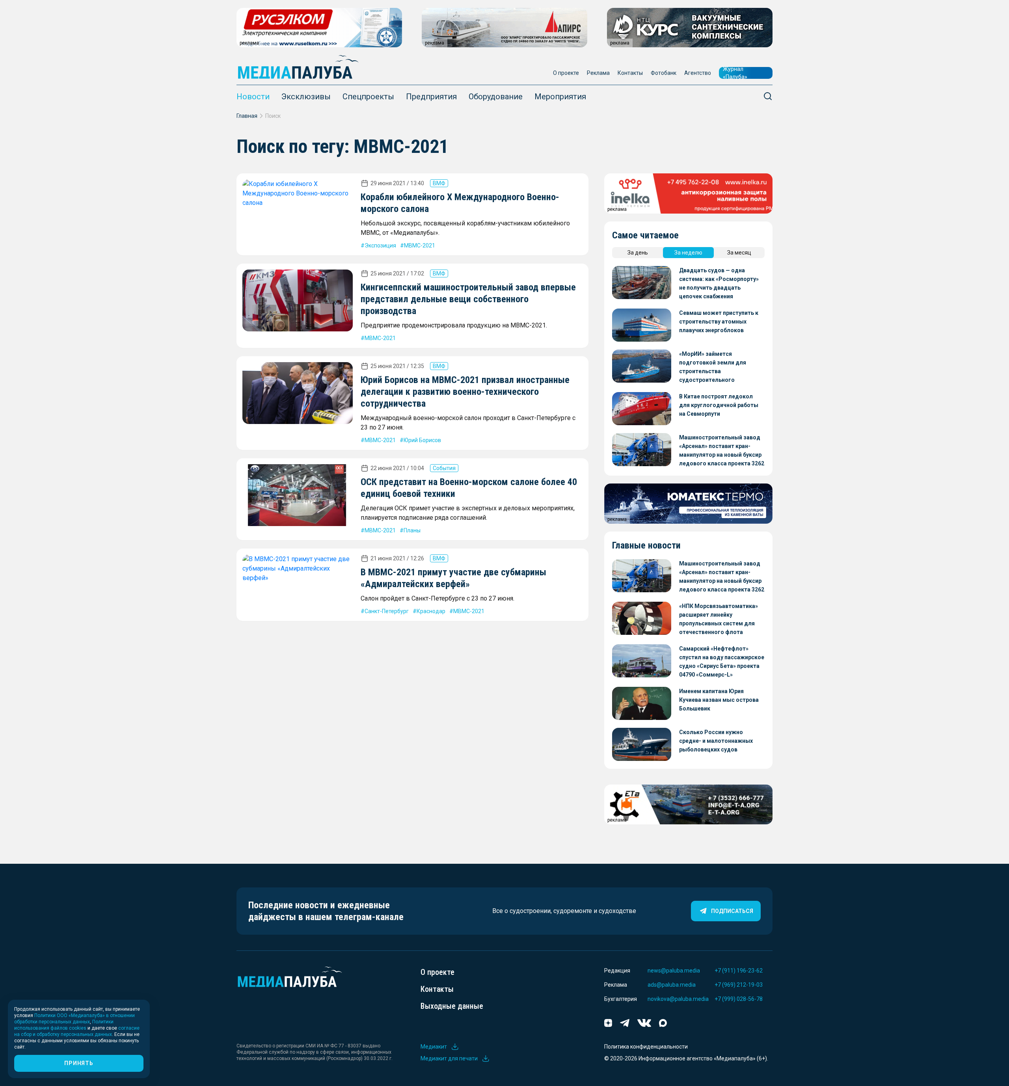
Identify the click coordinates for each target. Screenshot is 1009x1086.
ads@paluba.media (672, 985)
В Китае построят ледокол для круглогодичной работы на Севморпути (718, 405)
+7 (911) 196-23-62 (739, 970)
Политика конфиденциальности (646, 1046)
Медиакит (434, 1046)
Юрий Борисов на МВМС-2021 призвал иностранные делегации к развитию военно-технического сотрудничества (465, 391)
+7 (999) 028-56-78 (739, 999)
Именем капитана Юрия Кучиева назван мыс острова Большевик (719, 700)
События (444, 468)
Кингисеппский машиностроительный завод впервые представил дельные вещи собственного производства (468, 299)
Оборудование (496, 96)
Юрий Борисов (422, 440)
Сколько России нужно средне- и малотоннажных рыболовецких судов (716, 741)
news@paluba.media (674, 970)
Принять (78, 1063)
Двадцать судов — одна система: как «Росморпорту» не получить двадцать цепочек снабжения (719, 283)
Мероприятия (560, 96)
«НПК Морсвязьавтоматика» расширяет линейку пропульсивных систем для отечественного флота (718, 619)
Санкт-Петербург (387, 611)
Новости (253, 96)
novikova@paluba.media (678, 999)
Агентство (697, 73)
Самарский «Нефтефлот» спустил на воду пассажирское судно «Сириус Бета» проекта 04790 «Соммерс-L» (721, 661)
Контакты (630, 73)
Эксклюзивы (306, 96)
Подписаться (732, 911)
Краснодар (431, 611)
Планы (412, 530)
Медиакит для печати (449, 1058)
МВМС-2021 (419, 245)
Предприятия (431, 96)
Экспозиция (380, 245)
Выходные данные (452, 1006)
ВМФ (439, 183)
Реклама (598, 73)
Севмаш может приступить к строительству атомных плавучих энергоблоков (718, 321)
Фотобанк (663, 73)
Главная (246, 116)
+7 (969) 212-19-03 (739, 985)
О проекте (566, 73)
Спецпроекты (368, 96)
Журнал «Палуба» (735, 73)
